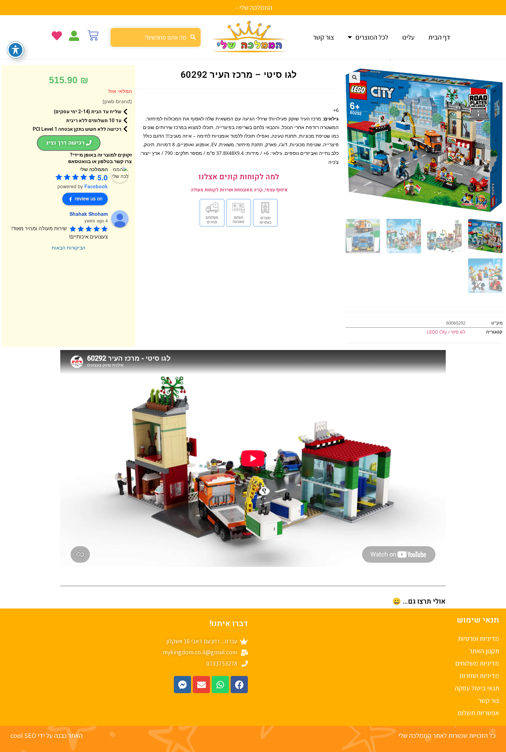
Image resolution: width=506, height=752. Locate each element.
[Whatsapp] (220, 684)
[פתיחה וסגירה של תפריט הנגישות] (15, 50)
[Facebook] (239, 684)
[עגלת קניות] (93, 35)
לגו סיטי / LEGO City (446, 332)
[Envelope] (201, 684)
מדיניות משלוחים (477, 663)
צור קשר (323, 37)
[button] (354, 77)
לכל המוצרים (372, 37)
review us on (89, 198)
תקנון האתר (484, 650)
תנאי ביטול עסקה (477, 688)
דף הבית (439, 37)
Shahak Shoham (89, 213)
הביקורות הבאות (68, 247)
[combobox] (155, 37)
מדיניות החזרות (479, 675)
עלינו (408, 37)
